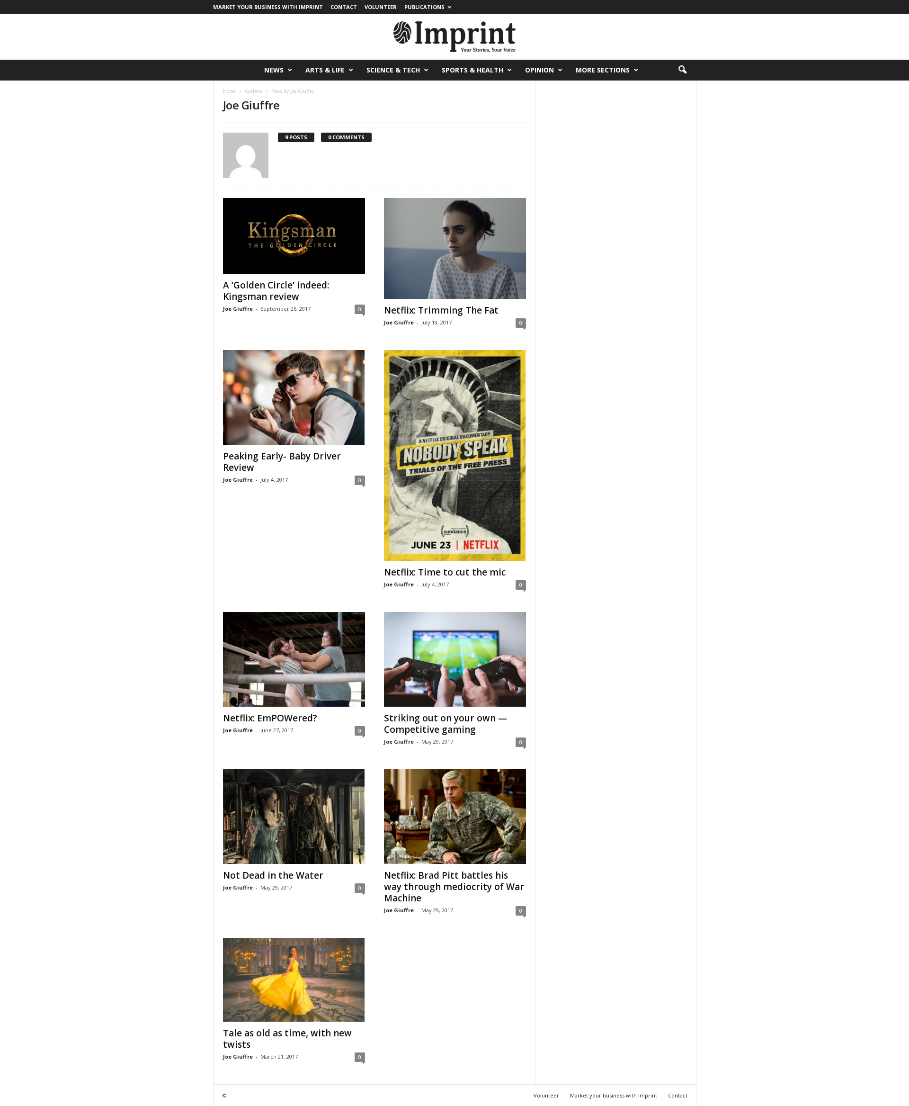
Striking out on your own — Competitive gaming (445, 724)
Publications (424, 6)
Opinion (539, 69)
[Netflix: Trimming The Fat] (455, 248)
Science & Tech (393, 69)
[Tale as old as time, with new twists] (294, 980)
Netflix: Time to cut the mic (445, 572)
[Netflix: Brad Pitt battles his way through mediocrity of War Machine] (455, 816)
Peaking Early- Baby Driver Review (282, 462)
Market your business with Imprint (268, 6)
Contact (343, 6)
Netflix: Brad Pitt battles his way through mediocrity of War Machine (454, 886)
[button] (682, 70)
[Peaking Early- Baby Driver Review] (294, 397)
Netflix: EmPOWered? (270, 718)
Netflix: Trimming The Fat (441, 310)
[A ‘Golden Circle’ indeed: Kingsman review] (294, 236)
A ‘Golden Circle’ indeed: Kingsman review (276, 291)
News (274, 69)
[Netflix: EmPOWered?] (294, 659)
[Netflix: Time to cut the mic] (455, 455)
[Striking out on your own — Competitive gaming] (455, 659)
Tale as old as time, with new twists (287, 1039)
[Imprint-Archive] (454, 37)
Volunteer (381, 6)
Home (229, 91)
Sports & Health (472, 69)
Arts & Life (325, 69)
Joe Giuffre (238, 308)
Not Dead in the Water (273, 875)
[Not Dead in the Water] (294, 816)
